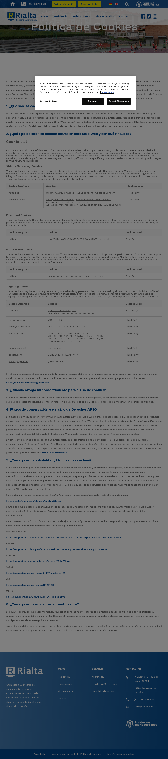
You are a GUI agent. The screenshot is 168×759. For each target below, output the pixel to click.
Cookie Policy (107, 92)
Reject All (93, 101)
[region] (85, 93)
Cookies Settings (49, 101)
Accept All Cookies (119, 101)
